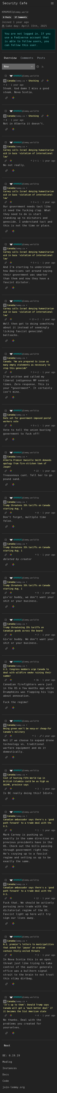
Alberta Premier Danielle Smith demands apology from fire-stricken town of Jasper (27, 463)
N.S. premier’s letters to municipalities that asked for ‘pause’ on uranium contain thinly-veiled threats (28, 947)
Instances (10, 1068)
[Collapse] (5, 75)
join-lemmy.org (14, 1087)
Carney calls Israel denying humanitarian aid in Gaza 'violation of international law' (28, 153)
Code (6, 1080)
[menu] (52, 3)
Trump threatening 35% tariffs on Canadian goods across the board (23, 629)
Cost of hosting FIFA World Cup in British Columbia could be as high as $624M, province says (26, 781)
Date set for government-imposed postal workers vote (27, 420)
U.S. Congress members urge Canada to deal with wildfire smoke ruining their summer (27, 672)
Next (7, 1045)
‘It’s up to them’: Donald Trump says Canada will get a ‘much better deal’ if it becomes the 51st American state (28, 1008)
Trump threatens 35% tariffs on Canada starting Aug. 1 (26, 507)
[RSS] (42, 66)
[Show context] (42, 80)
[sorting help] (37, 66)
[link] (47, 80)
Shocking (33, 80)
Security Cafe (15, 3)
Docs (6, 1074)
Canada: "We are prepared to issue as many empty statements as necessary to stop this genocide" (26, 364)
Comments (27, 57)
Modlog (7, 1061)
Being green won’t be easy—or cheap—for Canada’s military (27, 730)
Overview (10, 57)
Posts (41, 57)
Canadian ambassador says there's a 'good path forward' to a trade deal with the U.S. (28, 822)
